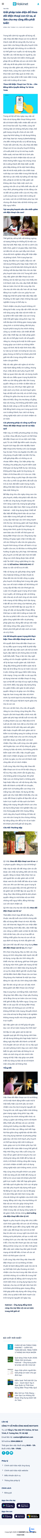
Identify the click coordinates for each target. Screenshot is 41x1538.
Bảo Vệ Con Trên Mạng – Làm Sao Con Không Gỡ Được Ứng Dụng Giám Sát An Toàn (25, 1397)
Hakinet (10, 575)
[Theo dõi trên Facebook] (3, 1453)
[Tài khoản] (38, 3)
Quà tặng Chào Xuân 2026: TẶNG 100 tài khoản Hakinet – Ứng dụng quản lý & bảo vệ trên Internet (26, 1361)
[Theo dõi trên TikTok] (7, 1453)
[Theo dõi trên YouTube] (11, 1453)
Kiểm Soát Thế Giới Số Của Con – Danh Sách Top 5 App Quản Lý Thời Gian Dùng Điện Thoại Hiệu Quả (26, 1384)
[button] (3, 3)
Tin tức (6, 9)
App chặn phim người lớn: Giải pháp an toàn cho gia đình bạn (25, 1372)
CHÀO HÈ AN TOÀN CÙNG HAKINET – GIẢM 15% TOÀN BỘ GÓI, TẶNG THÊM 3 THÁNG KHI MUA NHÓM (26, 1349)
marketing (29, 27)
